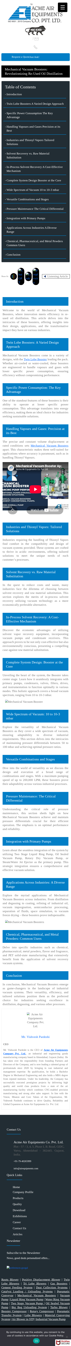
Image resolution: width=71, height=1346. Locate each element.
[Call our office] (35, 47)
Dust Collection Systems (52, 1287)
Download (19, 1210)
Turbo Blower (59, 1307)
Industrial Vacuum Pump (51, 1319)
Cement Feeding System (16, 1287)
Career (17, 1222)
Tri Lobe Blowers (34, 1283)
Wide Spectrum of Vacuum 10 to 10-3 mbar (33, 190)
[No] (66, 1337)
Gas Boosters (58, 1283)
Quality (17, 1204)
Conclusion (14, 254)
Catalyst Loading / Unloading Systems (27, 1291)
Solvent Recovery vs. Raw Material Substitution (28, 155)
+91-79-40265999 (22, 1161)
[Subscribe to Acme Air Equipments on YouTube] (12, 1262)
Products (18, 1198)
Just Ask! (34, 57)
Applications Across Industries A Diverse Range (32, 229)
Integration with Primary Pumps (26, 218)
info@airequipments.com (26, 1168)
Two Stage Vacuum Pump (27, 1303)
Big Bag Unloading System (29, 1307)
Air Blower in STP (23, 1319)
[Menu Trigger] (62, 7)
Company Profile (23, 1192)
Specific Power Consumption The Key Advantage (30, 115)
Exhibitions (20, 1216)
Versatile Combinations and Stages (28, 199)
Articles (17, 1234)
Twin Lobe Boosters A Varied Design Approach (35, 103)
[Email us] (35, 39)
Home (16, 1187)
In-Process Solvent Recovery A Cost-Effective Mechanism (35, 169)
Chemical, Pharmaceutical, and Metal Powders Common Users (35, 243)
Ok (36, 1340)
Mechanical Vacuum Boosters (36, 1295)
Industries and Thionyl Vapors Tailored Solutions (30, 142)
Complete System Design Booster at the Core (34, 180)
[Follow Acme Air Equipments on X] (8, 1262)
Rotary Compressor (42, 1311)
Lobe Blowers (33, 1315)
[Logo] (35, 12)
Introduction (14, 94)
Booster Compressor (14, 1311)
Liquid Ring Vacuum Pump (26, 1299)
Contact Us (19, 1228)
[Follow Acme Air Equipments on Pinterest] (14, 1262)
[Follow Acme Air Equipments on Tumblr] (10, 1262)
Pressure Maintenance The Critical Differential (35, 208)
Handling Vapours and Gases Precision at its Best (33, 128)
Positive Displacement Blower (41, 1279)
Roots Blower (10, 1279)
